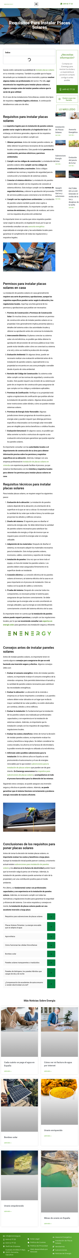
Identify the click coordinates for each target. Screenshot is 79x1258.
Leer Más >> (8, 1071)
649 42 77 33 (68, 4)
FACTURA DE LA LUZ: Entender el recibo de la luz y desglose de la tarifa (74, 196)
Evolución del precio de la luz (73, 160)
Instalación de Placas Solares (59, 129)
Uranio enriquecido (53, 1130)
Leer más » (58, 135)
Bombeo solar (10, 1137)
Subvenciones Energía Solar (61, 158)
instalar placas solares (45, 70)
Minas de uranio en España (57, 1218)
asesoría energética (36, 226)
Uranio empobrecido (14, 1206)
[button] (36, 4)
